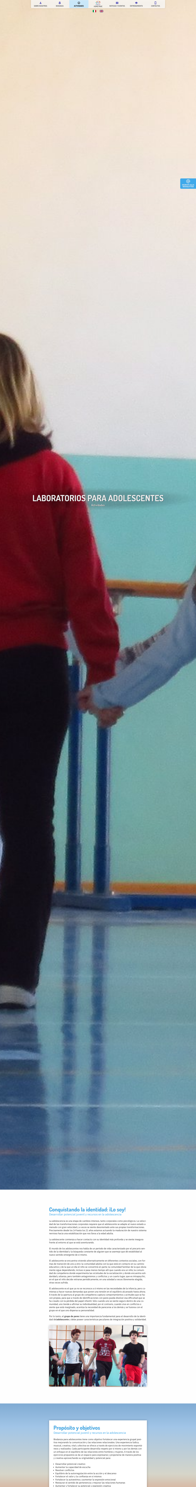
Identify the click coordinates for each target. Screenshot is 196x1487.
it (94, 11)
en (101, 11)
